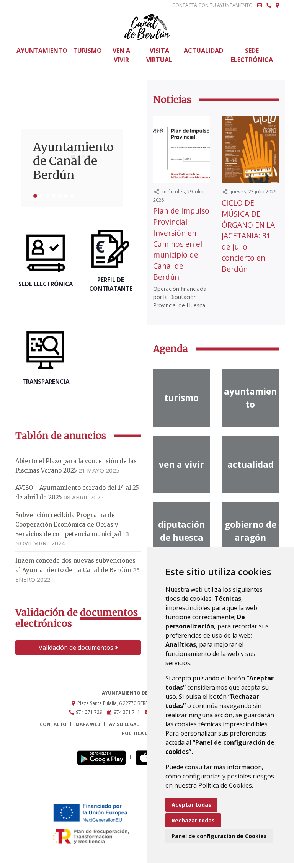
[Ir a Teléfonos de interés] (268, 5)
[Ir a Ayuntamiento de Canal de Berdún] (147, 26)
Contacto (53, 724)
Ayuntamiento (41, 50)
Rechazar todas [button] (193, 820)
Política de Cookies (225, 785)
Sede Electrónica (252, 55)
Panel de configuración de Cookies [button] (219, 836)
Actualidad (203, 50)
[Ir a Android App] (104, 757)
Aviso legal (124, 724)
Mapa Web (87, 724)
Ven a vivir (121, 55)
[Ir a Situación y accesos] (277, 5)
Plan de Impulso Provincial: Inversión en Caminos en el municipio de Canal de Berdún (181, 244)
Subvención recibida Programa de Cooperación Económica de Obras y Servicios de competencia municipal (68, 524)
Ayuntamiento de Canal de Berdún (72, 161)
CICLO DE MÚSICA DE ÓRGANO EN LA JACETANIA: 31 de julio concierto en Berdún (248, 235)
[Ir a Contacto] (259, 5)
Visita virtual (159, 55)
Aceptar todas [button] (191, 804)
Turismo (87, 50)
